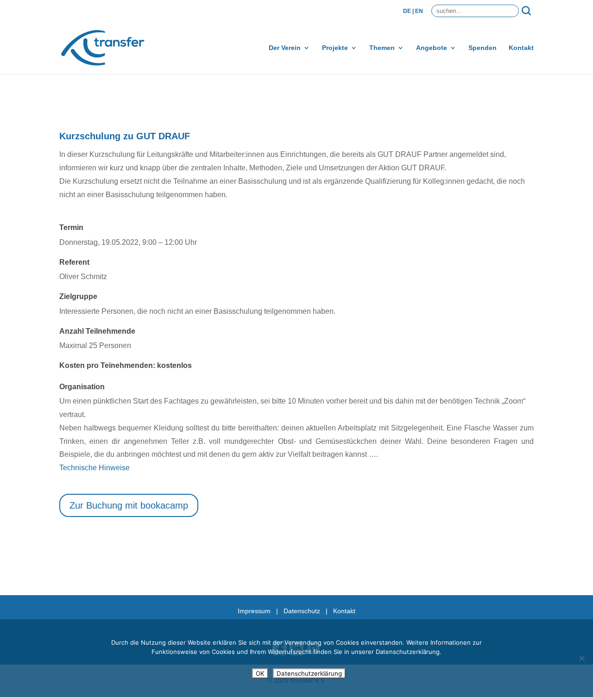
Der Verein (285, 47)
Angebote (431, 47)
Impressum (254, 611)
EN (419, 11)
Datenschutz (302, 611)
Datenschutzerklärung (309, 673)
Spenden (482, 47)
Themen (382, 47)
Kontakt (521, 47)
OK (260, 673)
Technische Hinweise (94, 468)
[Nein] (581, 658)
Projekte (335, 47)
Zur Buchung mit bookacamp (128, 505)
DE (407, 11)
